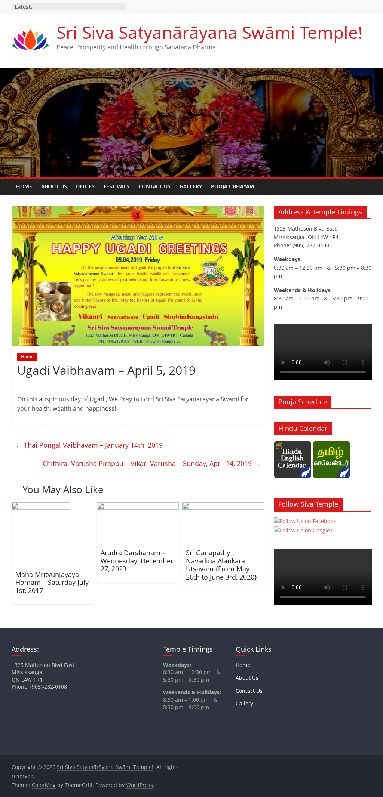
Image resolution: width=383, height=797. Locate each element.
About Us (54, 186)
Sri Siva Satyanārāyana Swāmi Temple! (209, 32)
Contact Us (154, 186)
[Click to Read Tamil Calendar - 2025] (331, 444)
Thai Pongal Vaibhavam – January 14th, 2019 (89, 445)
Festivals (116, 186)
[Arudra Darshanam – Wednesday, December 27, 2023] (138, 507)
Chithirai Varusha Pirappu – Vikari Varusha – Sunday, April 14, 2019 (151, 463)
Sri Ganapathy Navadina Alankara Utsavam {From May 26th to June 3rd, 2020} (221, 564)
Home (24, 186)
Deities (85, 186)
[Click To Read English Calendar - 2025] (292, 444)
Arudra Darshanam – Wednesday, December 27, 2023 (137, 560)
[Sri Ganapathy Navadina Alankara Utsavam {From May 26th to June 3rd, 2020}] (223, 507)
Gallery (191, 186)
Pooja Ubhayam (232, 186)
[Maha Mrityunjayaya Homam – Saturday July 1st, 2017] (41, 507)
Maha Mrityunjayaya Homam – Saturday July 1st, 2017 (52, 582)
